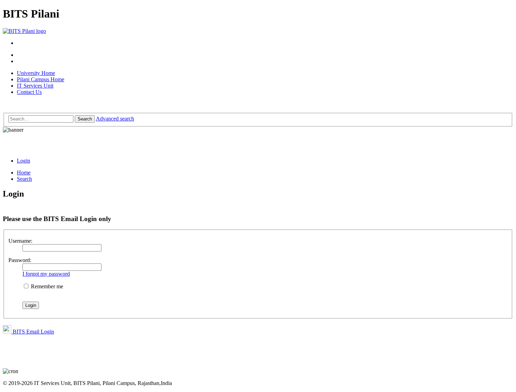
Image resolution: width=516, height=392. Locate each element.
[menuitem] (23, 161)
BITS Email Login (32, 332)
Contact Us (29, 92)
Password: (19, 260)
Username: (20, 241)
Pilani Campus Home (40, 79)
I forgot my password (46, 274)
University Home (36, 73)
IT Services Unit (35, 86)
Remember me (46, 286)
